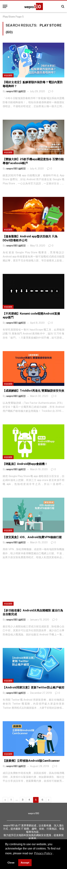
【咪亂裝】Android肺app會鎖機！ (25, 464)
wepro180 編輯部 (16, 91)
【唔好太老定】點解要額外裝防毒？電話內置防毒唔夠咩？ (33, 84)
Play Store (9, 16)
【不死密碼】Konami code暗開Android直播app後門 (31, 315)
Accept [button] (25, 862)
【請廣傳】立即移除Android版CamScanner (31, 760)
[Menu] (5, 6)
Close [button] (11, 862)
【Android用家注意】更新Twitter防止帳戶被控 (33, 687)
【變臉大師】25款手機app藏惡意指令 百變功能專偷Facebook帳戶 (33, 161)
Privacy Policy (43, 853)
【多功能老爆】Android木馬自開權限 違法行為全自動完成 (33, 612)
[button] (54, 853)
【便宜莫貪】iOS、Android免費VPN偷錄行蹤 (32, 537)
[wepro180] (33, 6)
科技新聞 (8, 75)
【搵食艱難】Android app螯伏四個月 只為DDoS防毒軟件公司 (30, 238)
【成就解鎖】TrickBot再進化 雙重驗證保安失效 (33, 390)
